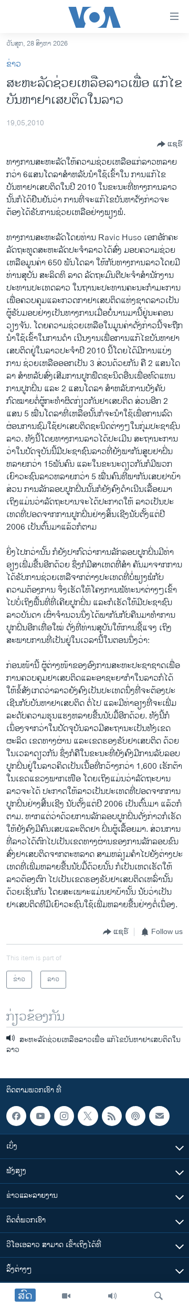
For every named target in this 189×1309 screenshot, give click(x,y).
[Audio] (112, 1296)
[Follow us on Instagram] (64, 1116)
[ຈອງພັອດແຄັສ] (159, 1116)
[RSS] (112, 1116)
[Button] (170, 144)
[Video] (66, 1296)
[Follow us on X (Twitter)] (88, 1116)
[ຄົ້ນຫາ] (158, 1296)
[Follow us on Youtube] (40, 1116)
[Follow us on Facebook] (16, 1116)
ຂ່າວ (13, 64)
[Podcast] (135, 1116)
